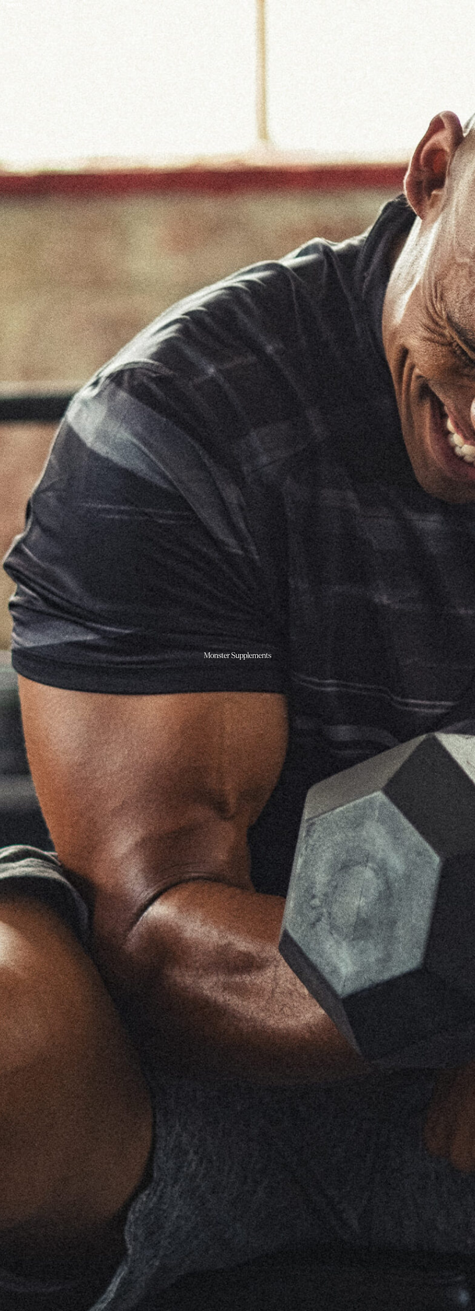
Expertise (452, 4)
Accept (279, 1307)
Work (439, 4)
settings (254, 1308)
